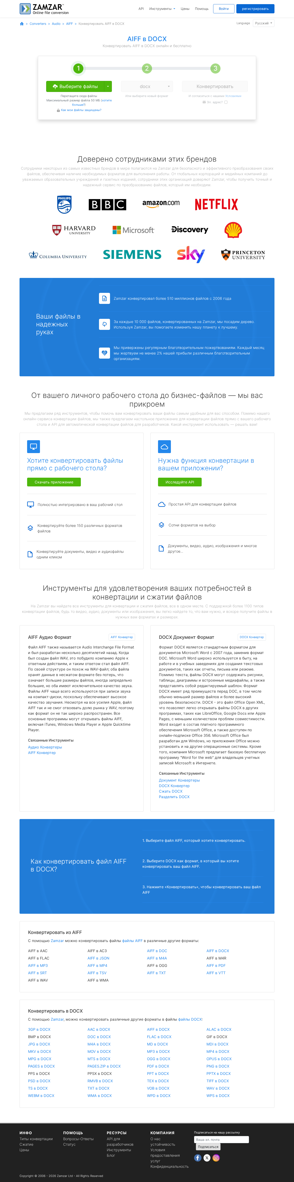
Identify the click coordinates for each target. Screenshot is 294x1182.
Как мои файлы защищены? (81, 110)
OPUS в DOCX (219, 1058)
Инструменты (160, 9)
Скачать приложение (54, 482)
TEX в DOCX (158, 1081)
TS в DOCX (38, 1088)
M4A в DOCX (99, 1044)
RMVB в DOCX (100, 1081)
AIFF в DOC (157, 950)
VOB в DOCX (158, 1088)
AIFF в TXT (156, 973)
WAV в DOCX (217, 1088)
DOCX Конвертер (252, 637)
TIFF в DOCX (217, 1081)
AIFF (69, 24)
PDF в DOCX (158, 1066)
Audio (56, 24)
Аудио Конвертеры (45, 747)
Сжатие (26, 1144)
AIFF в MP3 (38, 965)
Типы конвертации (36, 1138)
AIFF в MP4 (97, 965)
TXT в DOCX (98, 1088)
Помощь (202, 9)
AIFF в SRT (37, 973)
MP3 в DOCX (158, 1051)
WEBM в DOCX (41, 1095)
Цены (185, 9)
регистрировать (255, 9)
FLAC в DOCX (159, 1036)
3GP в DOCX (39, 1029)
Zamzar (57, 940)
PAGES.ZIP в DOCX (104, 1066)
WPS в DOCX (217, 1095)
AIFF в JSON (98, 958)
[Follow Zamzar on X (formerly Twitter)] (208, 1157)
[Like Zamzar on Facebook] (198, 1157)
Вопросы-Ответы (78, 1138)
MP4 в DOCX (217, 1051)
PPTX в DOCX (218, 1073)
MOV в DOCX (99, 1051)
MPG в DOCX (39, 1058)
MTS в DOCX (99, 1058)
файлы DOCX (190, 1019)
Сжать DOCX (170, 791)
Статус (69, 1144)
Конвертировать (215, 86)
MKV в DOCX (39, 1051)
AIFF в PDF (216, 965)
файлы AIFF (132, 940)
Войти (224, 9)
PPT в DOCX (158, 1073)
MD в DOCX (157, 1044)
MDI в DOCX (217, 1044)
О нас (155, 1138)
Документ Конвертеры (179, 780)
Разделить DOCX (174, 796)
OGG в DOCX (158, 1058)
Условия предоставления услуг (165, 1155)
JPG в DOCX (39, 1044)
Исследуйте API (180, 482)
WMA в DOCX (100, 1095)
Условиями (233, 96)
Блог (111, 1155)
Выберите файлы (78, 86)
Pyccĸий (262, 23)
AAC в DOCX (99, 1029)
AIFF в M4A (157, 958)
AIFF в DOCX (217, 950)
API (141, 9)
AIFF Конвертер (122, 637)
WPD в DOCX (158, 1095)
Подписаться (208, 1147)
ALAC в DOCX (218, 1029)
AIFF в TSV (97, 973)
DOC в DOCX (99, 1036)
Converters (38, 24)
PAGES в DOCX (41, 1066)
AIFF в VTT (216, 973)
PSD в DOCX (39, 1081)
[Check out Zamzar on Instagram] (216, 1157)
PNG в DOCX (217, 1066)
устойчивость (162, 1144)
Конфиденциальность (169, 1166)
